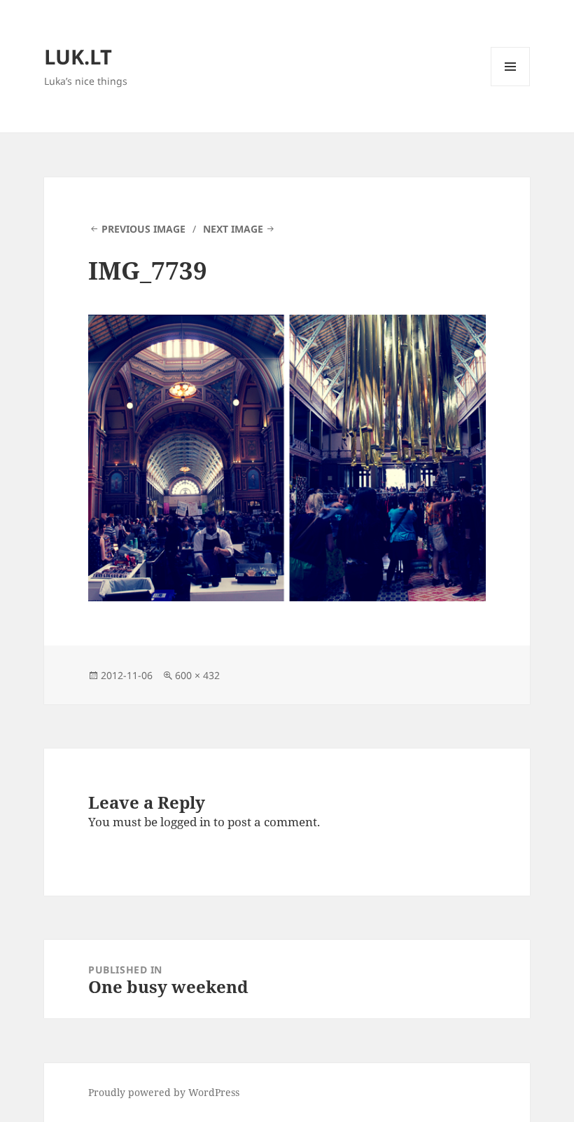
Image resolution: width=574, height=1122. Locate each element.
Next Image (233, 228)
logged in (185, 822)
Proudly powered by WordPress (163, 1092)
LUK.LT (78, 56)
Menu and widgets (510, 85)
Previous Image (144, 228)
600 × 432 (197, 675)
